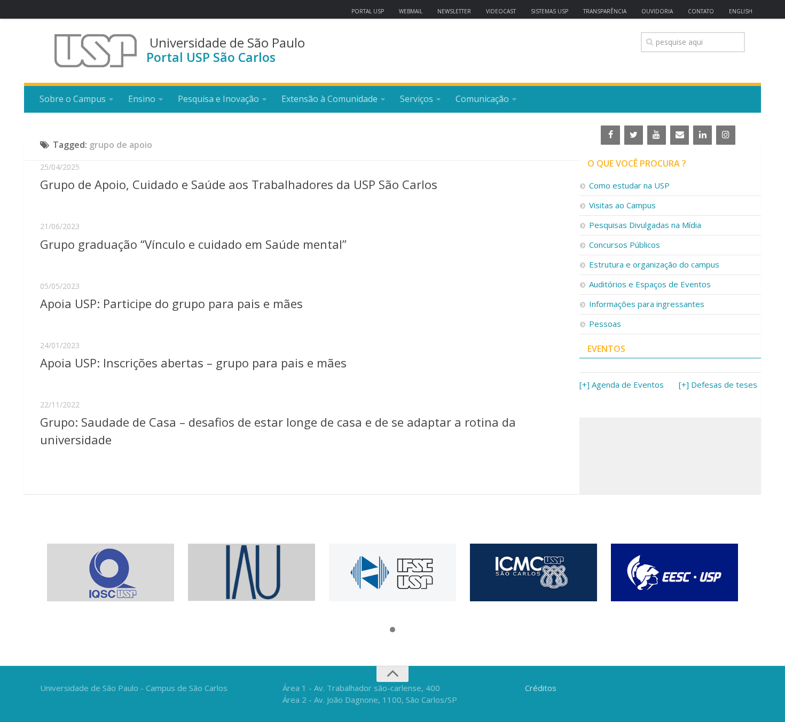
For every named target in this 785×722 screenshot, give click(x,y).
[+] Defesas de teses (718, 384)
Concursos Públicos (624, 244)
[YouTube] (656, 135)
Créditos (540, 687)
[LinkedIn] (702, 135)
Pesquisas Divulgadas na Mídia (645, 224)
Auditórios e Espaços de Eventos (650, 284)
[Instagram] (725, 135)
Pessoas (605, 323)
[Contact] (679, 135)
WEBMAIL (410, 11)
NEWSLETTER (454, 11)
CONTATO (701, 11)
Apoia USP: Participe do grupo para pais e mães (171, 303)
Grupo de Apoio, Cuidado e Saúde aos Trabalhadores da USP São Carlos (238, 184)
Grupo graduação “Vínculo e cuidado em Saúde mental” (193, 244)
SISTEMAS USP (549, 11)
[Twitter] (633, 135)
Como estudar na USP (629, 185)
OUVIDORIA (657, 11)
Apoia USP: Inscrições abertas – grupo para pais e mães (193, 363)
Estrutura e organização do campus (654, 264)
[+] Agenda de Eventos (621, 384)
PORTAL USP (367, 11)
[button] (392, 630)
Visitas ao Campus (622, 205)
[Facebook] (610, 135)
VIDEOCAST (501, 11)
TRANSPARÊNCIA (604, 11)
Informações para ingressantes (646, 304)
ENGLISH (740, 11)
